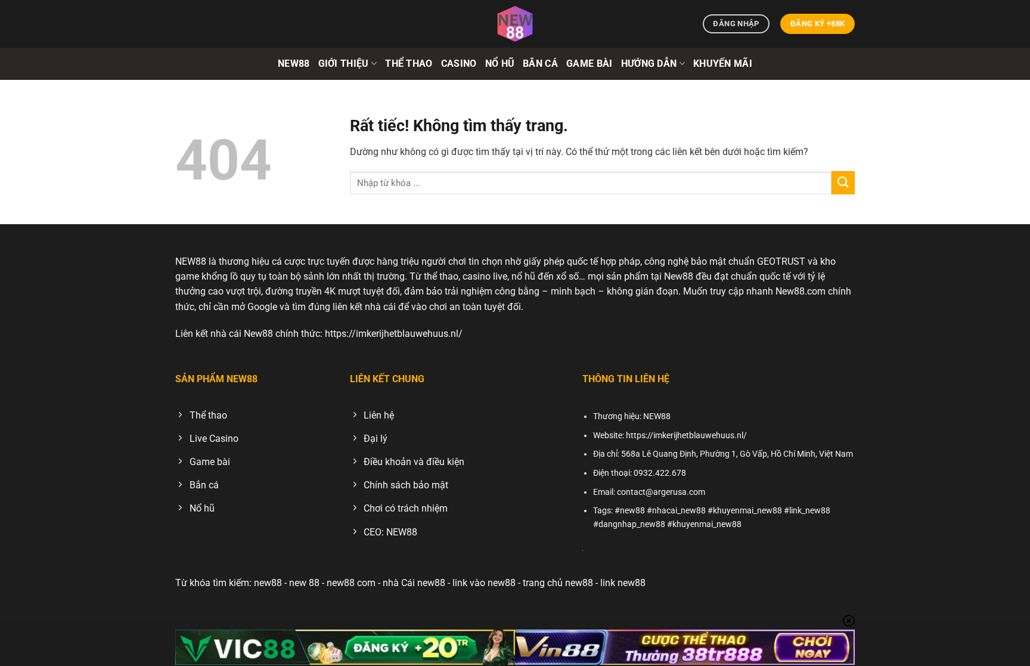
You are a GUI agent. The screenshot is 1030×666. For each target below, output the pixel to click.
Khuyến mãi (722, 63)
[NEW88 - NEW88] (515, 24)
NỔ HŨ (500, 63)
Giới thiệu (343, 63)
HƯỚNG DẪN (649, 63)
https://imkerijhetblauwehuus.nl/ (394, 333)
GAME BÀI (589, 63)
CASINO (459, 63)
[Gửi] (843, 182)
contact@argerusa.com (661, 492)
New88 (294, 63)
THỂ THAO (409, 63)
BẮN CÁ (540, 63)
